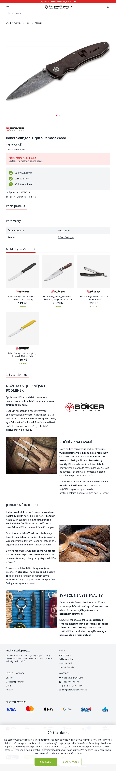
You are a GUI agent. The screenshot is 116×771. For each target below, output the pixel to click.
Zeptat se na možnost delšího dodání (26, 161)
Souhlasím (45, 761)
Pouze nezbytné (70, 761)
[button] (56, 114)
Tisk (10, 196)
